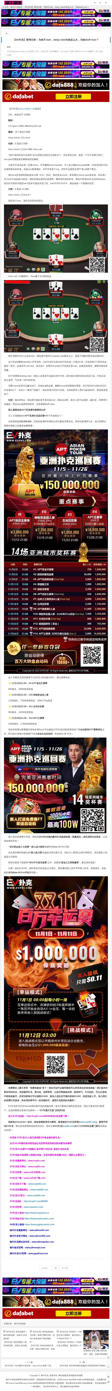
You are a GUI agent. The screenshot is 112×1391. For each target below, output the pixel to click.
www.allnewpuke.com (43, 1242)
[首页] (108, 1357)
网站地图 (62, 1375)
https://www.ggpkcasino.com (39, 1224)
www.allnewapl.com (35, 1247)
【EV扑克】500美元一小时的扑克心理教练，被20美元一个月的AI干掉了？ (69, 1345)
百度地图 (70, 1375)
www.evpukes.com (33, 1207)
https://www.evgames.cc (36, 1213)
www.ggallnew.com (38, 1253)
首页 (7, 7)
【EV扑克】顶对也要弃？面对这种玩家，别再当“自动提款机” (15, 1345)
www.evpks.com (36, 1160)
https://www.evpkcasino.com (39, 1218)
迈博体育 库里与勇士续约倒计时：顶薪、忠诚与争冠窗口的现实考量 (95, 1354)
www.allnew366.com (40, 1236)
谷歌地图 (78, 1375)
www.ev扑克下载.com (34, 1178)
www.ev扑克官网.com (34, 1172)
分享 (66, 1268)
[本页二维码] (108, 1382)
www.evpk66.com (37, 1184)
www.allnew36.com (39, 1230)
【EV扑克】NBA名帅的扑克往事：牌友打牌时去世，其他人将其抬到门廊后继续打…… (42, 1348)
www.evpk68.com (36, 1195)
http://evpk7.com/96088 (39, 1116)
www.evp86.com (27, 109)
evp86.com (68, 1126)
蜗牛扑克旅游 (16, 7)
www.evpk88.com (39, 1189)
